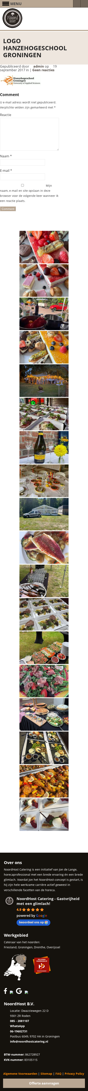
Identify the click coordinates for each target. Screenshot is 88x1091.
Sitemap (46, 1074)
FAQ (58, 1074)
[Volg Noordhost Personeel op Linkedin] (27, 993)
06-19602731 (18, 1031)
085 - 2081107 (19, 1021)
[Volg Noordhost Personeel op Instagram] (12, 993)
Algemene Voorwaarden (20, 1074)
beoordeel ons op (31, 922)
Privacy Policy (74, 1074)
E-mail (4, 170)
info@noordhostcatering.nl (29, 1041)
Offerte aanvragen (44, 1083)
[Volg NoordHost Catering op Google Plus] (20, 993)
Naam (4, 156)
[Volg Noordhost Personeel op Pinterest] (33, 993)
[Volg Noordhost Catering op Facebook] (6, 993)
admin (38, 66)
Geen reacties (43, 70)
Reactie (5, 115)
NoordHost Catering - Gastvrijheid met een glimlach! (48, 901)
